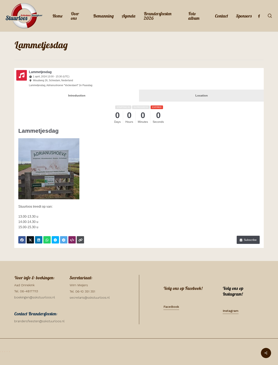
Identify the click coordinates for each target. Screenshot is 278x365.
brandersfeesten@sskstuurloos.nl (39, 321)
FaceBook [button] (171, 307)
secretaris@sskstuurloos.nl (90, 297)
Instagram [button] (231, 311)
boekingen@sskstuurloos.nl (34, 297)
